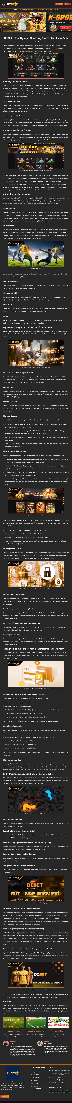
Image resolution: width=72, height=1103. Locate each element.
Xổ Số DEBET (31, 9)
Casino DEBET (23, 9)
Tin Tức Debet (49, 9)
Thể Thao (56, 9)
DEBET (2, 1082)
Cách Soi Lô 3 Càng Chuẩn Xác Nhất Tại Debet (58, 1030)
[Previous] (2, 22)
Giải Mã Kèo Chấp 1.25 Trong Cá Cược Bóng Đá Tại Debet (13, 1030)
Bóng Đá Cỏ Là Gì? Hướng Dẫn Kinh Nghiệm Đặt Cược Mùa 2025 (36, 1030)
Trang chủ (16, 9)
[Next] (69, 22)
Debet (28, 51)
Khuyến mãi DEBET (40, 9)
